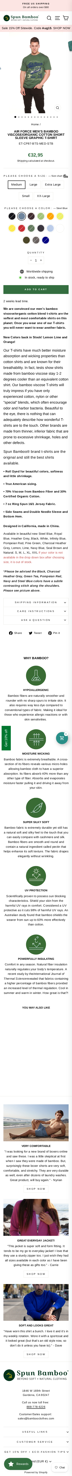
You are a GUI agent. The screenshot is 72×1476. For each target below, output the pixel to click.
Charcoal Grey (36, 240)
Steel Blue (22, 216)
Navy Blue (41, 228)
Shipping (22, 160)
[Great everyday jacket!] (36, 1217)
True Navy (46, 240)
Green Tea (41, 216)
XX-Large (43, 196)
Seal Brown (31, 216)
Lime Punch (60, 216)
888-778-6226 (36, 1406)
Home (35, 124)
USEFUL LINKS (35, 1431)
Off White (60, 228)
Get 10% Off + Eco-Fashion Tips (35, 1451)
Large (33, 184)
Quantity (36, 252)
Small (26, 196)
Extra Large (53, 184)
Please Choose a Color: (35, 208)
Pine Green (31, 228)
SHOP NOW (61, 28)
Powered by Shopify (36, 1472)
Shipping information (36, 602)
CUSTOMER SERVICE (35, 1441)
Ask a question (36, 620)
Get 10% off (6, 738)
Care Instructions (36, 611)
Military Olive (26, 240)
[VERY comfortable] (36, 1122)
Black (12, 216)
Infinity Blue (50, 228)
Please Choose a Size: (33, 175)
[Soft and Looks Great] (36, 1302)
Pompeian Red (22, 228)
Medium (16, 184)
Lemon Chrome (12, 228)
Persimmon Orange (50, 216)
